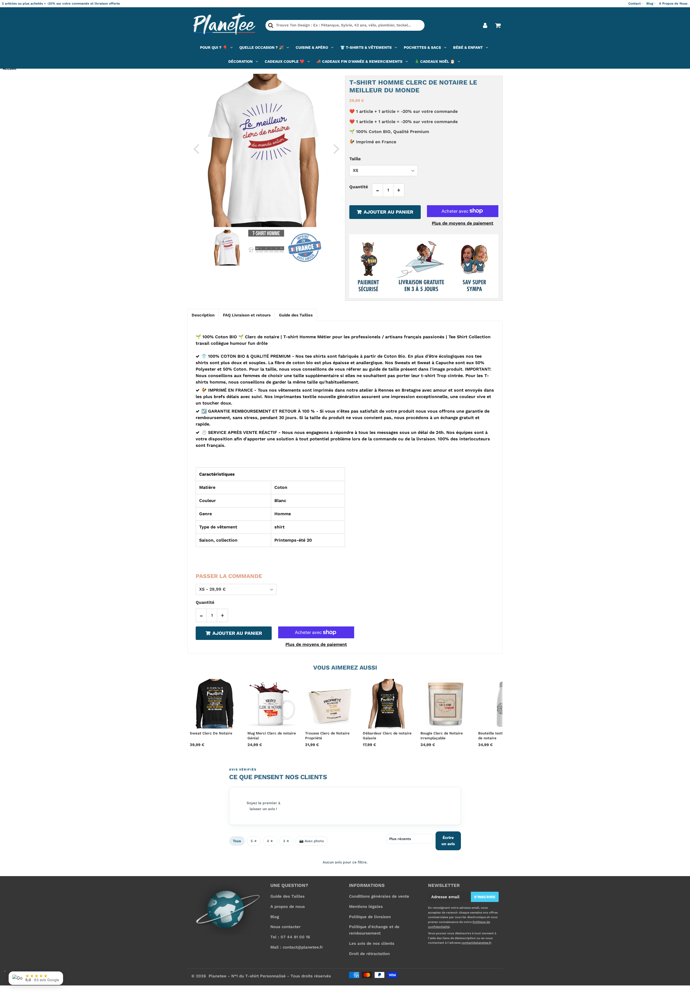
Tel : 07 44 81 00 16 (290, 937)
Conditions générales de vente (379, 896)
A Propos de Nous (673, 3)
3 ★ (286, 841)
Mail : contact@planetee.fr (296, 947)
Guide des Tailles (287, 896)
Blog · (650, 3)
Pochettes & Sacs (422, 47)
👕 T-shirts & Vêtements (366, 47)
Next (336, 148)
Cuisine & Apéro (312, 47)
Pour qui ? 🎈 (213, 47)
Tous (237, 841)
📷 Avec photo (311, 841)
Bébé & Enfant (468, 47)
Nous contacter (285, 926)
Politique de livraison (370, 916)
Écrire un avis (448, 840)
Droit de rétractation (369, 953)
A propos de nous (287, 906)
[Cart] (498, 25)
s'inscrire (484, 897)
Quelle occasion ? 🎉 (261, 47)
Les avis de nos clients (371, 943)
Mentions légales (366, 906)
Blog (274, 916)
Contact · (635, 3)
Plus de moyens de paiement (462, 222)
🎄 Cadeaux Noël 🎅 (435, 61)
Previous (195, 148)
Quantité (358, 186)
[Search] (270, 25)
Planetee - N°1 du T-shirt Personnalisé (247, 976)
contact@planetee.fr (476, 943)
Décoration (240, 61)
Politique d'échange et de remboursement (374, 930)
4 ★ (270, 841)
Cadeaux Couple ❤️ (284, 61)
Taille (355, 158)
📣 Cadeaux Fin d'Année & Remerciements (359, 61)
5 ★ (254, 841)
